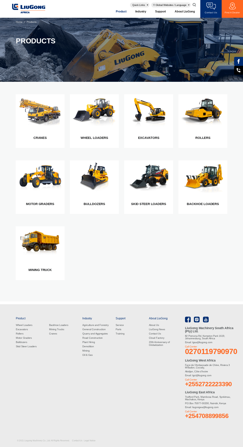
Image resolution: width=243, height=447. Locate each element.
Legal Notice (90, 440)
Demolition (88, 346)
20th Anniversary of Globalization (159, 343)
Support (160, 11)
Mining (86, 350)
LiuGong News (157, 329)
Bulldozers (21, 342)
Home (19, 21)
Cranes (53, 333)
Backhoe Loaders (58, 325)
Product (121, 11)
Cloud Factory (156, 337)
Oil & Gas (87, 354)
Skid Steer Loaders (26, 346)
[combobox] (139, 4)
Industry (140, 11)
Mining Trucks (56, 329)
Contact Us (155, 333)
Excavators (22, 329)
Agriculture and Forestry (95, 325)
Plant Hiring (88, 342)
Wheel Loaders (24, 325)
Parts (118, 329)
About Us (154, 325)
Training (120, 333)
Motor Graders (24, 337)
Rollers (19, 333)
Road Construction (92, 337)
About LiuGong (185, 11)
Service (120, 325)
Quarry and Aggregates (95, 333)
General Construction (93, 329)
